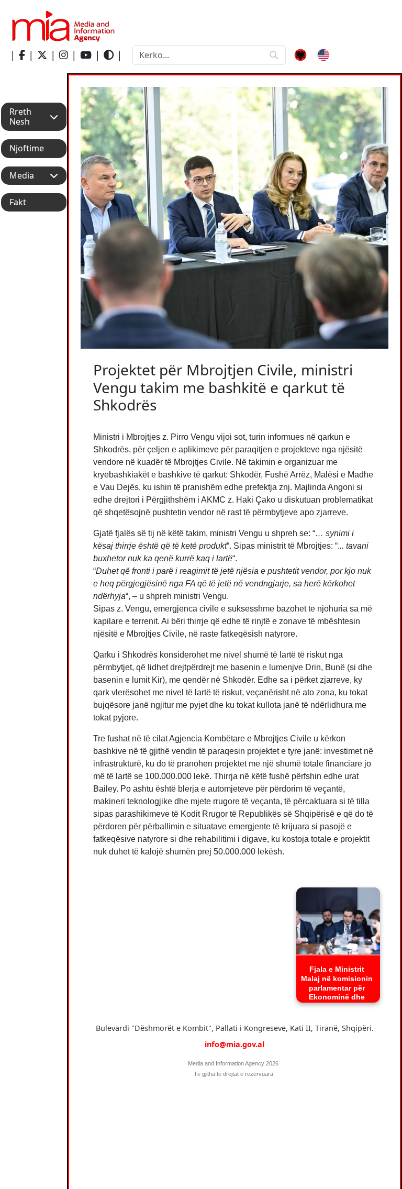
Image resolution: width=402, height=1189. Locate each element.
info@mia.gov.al (234, 1044)
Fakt (17, 202)
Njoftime (26, 148)
